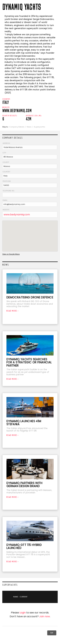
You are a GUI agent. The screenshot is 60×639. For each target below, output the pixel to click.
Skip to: (5, 127)
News (29, 127)
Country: (6, 99)
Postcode (7, 181)
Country (6, 172)
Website (6, 210)
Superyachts (39, 127)
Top (51, 633)
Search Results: (10, 116)
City (4, 153)
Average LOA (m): (34, 116)
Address (6, 143)
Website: (6, 107)
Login (23, 612)
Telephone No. (8, 191)
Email (5, 200)
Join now (44, 616)
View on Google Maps (11, 254)
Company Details (16, 127)
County (6, 162)
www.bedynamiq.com (17, 214)
